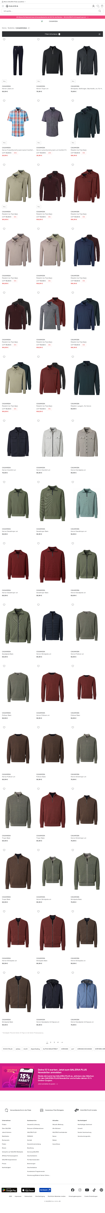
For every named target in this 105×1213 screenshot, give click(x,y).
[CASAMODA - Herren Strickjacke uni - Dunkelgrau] (52, 871)
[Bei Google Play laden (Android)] (9, 1190)
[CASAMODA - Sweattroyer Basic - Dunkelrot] (52, 503)
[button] (14, 2)
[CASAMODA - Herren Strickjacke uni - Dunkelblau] (52, 626)
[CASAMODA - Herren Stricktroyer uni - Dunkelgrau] (87, 748)
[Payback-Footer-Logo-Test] (45, 1190)
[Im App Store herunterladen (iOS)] (28, 1190)
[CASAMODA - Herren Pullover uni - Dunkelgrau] (87, 626)
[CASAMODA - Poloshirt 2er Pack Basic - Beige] (87, 122)
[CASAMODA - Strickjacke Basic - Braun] (87, 871)
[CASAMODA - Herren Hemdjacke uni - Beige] (87, 442)
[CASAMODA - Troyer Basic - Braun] (18, 810)
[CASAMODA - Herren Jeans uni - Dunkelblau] (18, 60)
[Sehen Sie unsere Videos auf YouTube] (87, 1190)
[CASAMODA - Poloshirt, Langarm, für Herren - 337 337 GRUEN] (87, 378)
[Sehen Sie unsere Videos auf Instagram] (80, 1190)
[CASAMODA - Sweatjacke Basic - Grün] (18, 626)
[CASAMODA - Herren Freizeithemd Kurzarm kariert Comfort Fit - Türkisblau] (18, 122)
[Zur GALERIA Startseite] (12, 6)
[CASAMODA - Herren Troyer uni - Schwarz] (52, 60)
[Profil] (93, 6)
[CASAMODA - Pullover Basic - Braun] (18, 687)
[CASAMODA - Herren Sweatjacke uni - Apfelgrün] (87, 564)
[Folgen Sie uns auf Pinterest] (101, 1190)
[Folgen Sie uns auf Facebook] (73, 1190)
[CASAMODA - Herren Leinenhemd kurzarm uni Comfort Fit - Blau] (52, 122)
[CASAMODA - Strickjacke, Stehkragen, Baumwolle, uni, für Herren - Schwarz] (87, 60)
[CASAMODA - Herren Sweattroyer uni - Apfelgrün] (18, 503)
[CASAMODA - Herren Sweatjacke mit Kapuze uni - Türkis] (52, 994)
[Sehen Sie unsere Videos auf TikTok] (94, 1190)
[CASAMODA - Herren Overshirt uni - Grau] (18, 442)
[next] (61, 1042)
